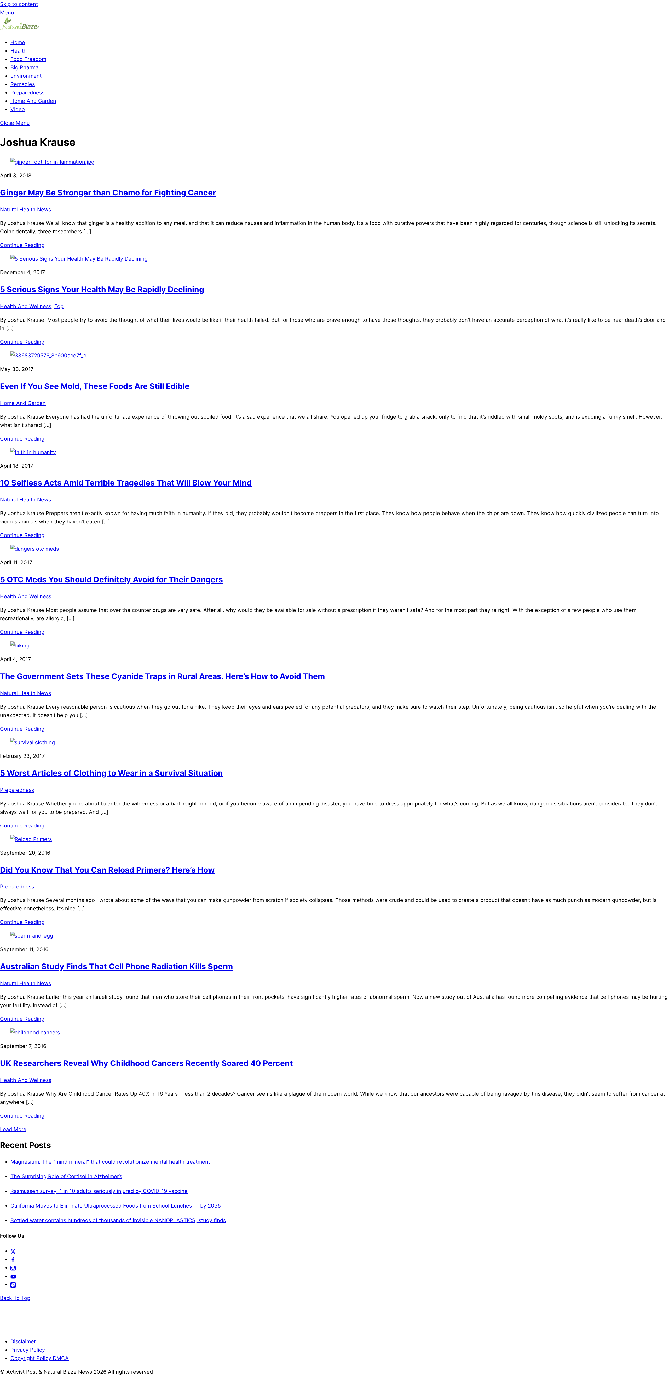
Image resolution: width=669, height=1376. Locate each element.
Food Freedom (28, 59)
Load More (13, 1129)
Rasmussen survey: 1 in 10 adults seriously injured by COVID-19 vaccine (99, 1191)
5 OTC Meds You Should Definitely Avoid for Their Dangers (111, 579)
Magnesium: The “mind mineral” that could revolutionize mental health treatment (110, 1162)
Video (17, 109)
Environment (26, 76)
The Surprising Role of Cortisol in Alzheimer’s (66, 1176)
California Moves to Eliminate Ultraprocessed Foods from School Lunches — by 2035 (115, 1206)
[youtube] (13, 1276)
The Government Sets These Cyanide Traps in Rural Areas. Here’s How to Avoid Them (162, 676)
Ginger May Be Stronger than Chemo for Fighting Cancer (108, 192)
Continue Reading (22, 245)
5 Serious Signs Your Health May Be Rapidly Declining (102, 289)
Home (17, 42)
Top (59, 306)
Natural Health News (25, 209)
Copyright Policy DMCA (39, 1358)
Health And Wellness (25, 306)
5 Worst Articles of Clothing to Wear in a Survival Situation (111, 773)
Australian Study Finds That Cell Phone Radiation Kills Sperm (116, 966)
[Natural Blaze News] (19, 29)
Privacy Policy (27, 1350)
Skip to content (19, 4)
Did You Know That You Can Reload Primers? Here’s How (107, 870)
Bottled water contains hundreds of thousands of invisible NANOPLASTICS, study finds (118, 1220)
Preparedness (27, 92)
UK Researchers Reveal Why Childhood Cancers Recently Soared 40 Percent (146, 1063)
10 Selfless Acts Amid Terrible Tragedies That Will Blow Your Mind (126, 482)
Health (18, 51)
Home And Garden (33, 101)
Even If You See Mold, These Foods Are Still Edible (94, 386)
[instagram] (13, 1268)
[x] (13, 1251)
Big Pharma (24, 67)
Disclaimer (23, 1341)
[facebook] (13, 1259)
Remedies (22, 84)
